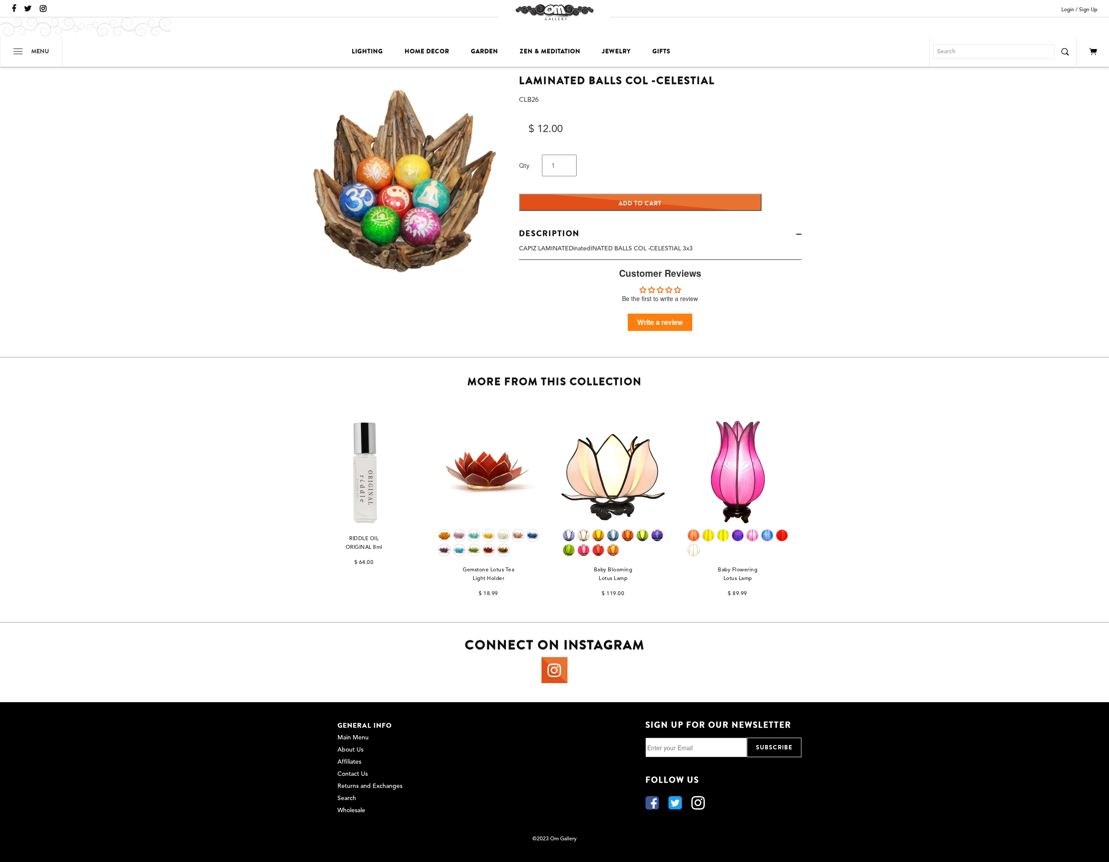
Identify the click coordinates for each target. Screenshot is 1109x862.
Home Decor (427, 51)
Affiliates (349, 762)
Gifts (661, 51)
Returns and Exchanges (369, 786)
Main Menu (353, 738)
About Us (350, 750)
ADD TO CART (640, 203)
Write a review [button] (660, 322)
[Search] (1065, 51)
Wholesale (351, 810)
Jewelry (616, 51)
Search (346, 798)
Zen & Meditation (550, 51)
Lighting (367, 51)
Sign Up (1088, 10)
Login (1067, 10)
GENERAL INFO (364, 725)
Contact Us (352, 774)
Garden (484, 51)
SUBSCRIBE (774, 747)
